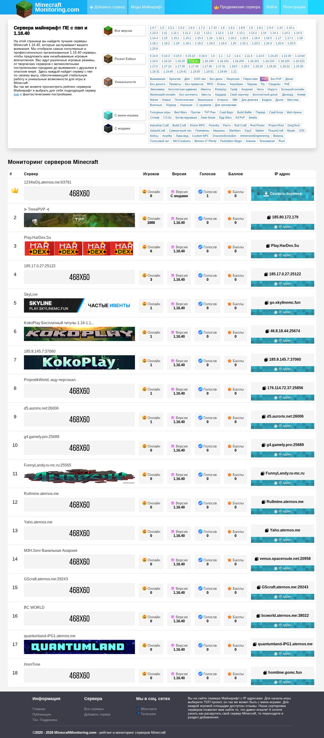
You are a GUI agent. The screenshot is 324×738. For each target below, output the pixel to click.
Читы (260, 89)
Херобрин (236, 84)
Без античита (188, 94)
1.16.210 (268, 61)
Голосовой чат (159, 141)
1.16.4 (256, 38)
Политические (184, 99)
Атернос (222, 99)
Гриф (233, 89)
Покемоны (202, 130)
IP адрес (284, 226)
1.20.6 (154, 48)
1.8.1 (231, 27)
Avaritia (167, 135)
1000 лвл (200, 79)
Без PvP (276, 79)
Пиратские (250, 79)
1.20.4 (280, 43)
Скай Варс (226, 112)
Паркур (260, 112)
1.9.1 (260, 27)
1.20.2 (256, 43)
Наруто (273, 89)
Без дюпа (216, 79)
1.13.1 (241, 33)
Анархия (247, 89)
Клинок (250, 141)
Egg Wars (225, 117)
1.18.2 (166, 43)
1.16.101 (223, 61)
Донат (289, 79)
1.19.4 (223, 43)
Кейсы (154, 135)
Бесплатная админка (182, 89)
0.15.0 (178, 56)
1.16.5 (268, 38)
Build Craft (179, 125)
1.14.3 (298, 33)
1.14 (263, 33)
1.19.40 (168, 71)
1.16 (210, 38)
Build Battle (244, 112)
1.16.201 (253, 61)
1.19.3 (211, 43)
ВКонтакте (148, 709)
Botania (278, 135)
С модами (179, 196)
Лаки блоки (208, 117)
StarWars (235, 130)
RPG (210, 84)
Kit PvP (240, 117)
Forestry (214, 125)
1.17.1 (289, 38)
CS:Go (167, 117)
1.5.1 (171, 27)
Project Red (276, 125)
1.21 (234, 71)
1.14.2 (286, 33)
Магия (154, 99)
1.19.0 (245, 66)
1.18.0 (233, 66)
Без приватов (194, 84)
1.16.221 (299, 61)
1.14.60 (300, 56)
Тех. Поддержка (44, 720)
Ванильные (205, 99)
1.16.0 (154, 61)
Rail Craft (240, 125)
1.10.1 (291, 27)
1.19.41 (182, 71)
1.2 (229, 56)
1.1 (221, 56)
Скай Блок (276, 112)
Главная (38, 709)
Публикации (41, 714)
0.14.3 (166, 56)
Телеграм (148, 714)
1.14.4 (154, 38)
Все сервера (94, 709)
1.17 (278, 38)
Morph (291, 130)
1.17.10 (166, 66)
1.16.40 (194, 61)
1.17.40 (207, 66)
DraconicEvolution (224, 135)
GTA (302, 130)
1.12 (197, 33)
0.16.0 (203, 56)
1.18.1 (154, 43)
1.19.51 (209, 71)
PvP (264, 79)
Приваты (175, 84)
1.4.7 (153, 27)
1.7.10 (213, 27)
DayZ (248, 130)
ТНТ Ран (210, 112)
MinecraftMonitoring (57, 7)
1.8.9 (242, 27)
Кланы (221, 84)
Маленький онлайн (163, 94)
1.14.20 (273, 56)
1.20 (233, 43)
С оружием (203, 105)
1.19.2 (199, 43)
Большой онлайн (292, 89)
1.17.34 (194, 66)
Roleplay (221, 89)
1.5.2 (181, 27)
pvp (16, 94)
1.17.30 (180, 66)
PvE (287, 84)
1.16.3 (244, 38)
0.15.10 (190, 56)
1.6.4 (191, 27)
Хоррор (171, 105)
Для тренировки (225, 105)
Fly (263, 84)
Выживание (158, 79)
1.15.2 (187, 38)
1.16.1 (220, 38)
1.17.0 (154, 66)
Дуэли (279, 99)
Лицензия (233, 79)
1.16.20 (180, 61)
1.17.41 (221, 66)
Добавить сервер (109, 7)
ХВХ (235, 99)
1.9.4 (270, 27)
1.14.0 (260, 56)
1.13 (230, 33)
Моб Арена (294, 112)
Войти (271, 7)
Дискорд (287, 94)
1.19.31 (155, 71)
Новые (166, 99)
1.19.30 (298, 66)
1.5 (162, 27)
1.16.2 (232, 38)
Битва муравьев (186, 117)
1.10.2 (154, 33)
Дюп (187, 79)
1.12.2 (220, 33)
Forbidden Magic (231, 141)
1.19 (176, 43)
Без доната (157, 84)
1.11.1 (175, 33)
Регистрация (294, 7)
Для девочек (249, 99)
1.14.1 (274, 33)
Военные (156, 105)
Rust (282, 141)
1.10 (280, 27)
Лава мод (182, 135)
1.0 (213, 56)
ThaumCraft (275, 130)
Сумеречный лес (180, 130)
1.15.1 (175, 38)
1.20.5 (291, 43)
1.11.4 (248, 56)
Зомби (253, 117)
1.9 (251, 27)
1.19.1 (187, 43)
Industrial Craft (159, 125)
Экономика (157, 89)
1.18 (300, 38)
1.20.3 (268, 43)
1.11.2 (186, 33)
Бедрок (267, 99)
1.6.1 (237, 56)
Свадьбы (274, 84)
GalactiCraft (157, 130)
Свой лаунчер (239, 94)
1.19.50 (195, 71)
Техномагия (267, 141)
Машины (219, 130)
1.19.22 (285, 66)
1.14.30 (286, 56)
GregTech (293, 125)
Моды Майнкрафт (146, 7)
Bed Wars (180, 112)
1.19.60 (222, 71)
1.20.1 (244, 43)
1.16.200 (238, 61)
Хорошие (186, 105)
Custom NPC (200, 135)
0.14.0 (154, 56)
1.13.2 (253, 33)
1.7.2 (202, 27)
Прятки (195, 112)
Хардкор (220, 94)
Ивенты (206, 89)
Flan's (227, 125)
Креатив (175, 79)
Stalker (259, 130)
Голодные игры (160, 112)
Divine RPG (197, 125)
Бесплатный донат (265, 94)
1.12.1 (208, 33)
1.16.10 (166, 61)
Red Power (257, 125)
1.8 (223, 27)
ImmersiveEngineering (254, 135)
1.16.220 (284, 61)
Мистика (293, 99)
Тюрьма (252, 84)
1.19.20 (271, 66)
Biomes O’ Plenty (205, 141)
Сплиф (154, 117)
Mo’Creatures (182, 141)
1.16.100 (208, 61)
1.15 (164, 38)
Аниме (301, 94)
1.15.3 (199, 38)
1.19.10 (258, 66)
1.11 (164, 33)
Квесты (206, 94)
